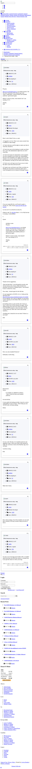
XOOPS (7, 22)
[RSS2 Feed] (5, 763)
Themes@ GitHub (8, 712)
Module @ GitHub (11, 40)
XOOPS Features (11, 26)
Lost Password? (20, 590)
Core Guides (7, 702)
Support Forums (8, 715)
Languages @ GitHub (9, 714)
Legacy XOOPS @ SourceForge (12, 728)
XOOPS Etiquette (8, 693)
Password (3, 583)
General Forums (13, 13)
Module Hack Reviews (10, 16)
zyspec (9, 125)
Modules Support (5, 15)
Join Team (6, 737)
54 (12, 81)
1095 (13, 130)
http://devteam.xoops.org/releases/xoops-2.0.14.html (15, 297)
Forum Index (5, 13)
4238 (13, 381)
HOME (7, 20)
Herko (9, 376)
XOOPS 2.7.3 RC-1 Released (10, 623)
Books (5, 699)
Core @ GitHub (8, 723)
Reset (9, 588)
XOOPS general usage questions (12, 54)
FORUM (7, 31)
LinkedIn (6, 751)
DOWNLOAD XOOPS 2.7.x (12, 49)
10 (28, 533)
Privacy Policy (11, 762)
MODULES (8, 38)
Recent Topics (10, 34)
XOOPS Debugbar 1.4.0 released (11, 660)
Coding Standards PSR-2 (10, 729)
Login (8, 45)
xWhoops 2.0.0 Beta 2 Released (11, 635)
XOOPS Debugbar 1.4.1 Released (11, 629)
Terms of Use (4, 762)
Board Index (10, 33)
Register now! (11, 590)
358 (13, 196)
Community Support (22, 13)
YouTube (6, 754)
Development (21, 15)
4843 (13, 344)
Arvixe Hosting (25, 762)
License (9, 30)
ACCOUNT (8, 44)
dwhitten (10, 76)
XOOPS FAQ (8, 42)
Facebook (6, 750)
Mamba (13, 608)
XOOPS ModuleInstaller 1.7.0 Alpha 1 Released (14, 654)
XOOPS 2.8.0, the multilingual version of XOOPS (15, 648)
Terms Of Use (10, 27)
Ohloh (5, 755)
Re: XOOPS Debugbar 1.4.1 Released (12, 605)
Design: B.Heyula (16, 766)
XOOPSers (6, 692)
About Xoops (7, 686)
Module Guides (7, 704)
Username (3, 580)
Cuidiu (9, 191)
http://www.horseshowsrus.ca (10, 91)
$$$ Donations (7, 736)
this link (14, 212)
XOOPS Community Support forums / (13, 53)
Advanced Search (5, 598)
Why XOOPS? (10, 24)
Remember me (6, 587)
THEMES (7, 37)
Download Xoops (8, 710)
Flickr (5, 753)
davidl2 (10, 339)
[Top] (27, 106)
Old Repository (10, 41)
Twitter (5, 757)
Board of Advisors (8, 689)
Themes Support (13, 15)
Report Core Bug (8, 744)
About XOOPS (10, 23)
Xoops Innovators (8, 691)
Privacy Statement (11, 29)
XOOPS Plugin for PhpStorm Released (12, 617)
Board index (7, 52)
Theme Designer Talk (21, 16)
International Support (9, 717)
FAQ (5, 701)
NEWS (7, 35)
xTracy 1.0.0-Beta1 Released (10, 642)
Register (9, 46)
